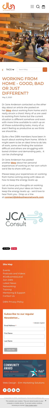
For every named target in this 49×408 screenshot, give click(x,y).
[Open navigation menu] (32, 6)
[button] (38, 6)
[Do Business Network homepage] (15, 6)
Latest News (9, 283)
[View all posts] (2, 70)
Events (6, 270)
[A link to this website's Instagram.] (9, 390)
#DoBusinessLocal (13, 277)
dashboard (22, 398)
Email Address (10, 325)
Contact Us (9, 296)
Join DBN (8, 280)
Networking (9, 286)
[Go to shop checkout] (44, 6)
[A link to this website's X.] (13, 390)
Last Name (8, 341)
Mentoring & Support (14, 293)
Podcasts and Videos (14, 273)
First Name (8, 333)
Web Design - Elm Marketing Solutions (23, 383)
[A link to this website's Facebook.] (5, 390)
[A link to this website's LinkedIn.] (18, 390)
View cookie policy (31, 405)
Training (7, 289)
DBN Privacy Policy (13, 302)
